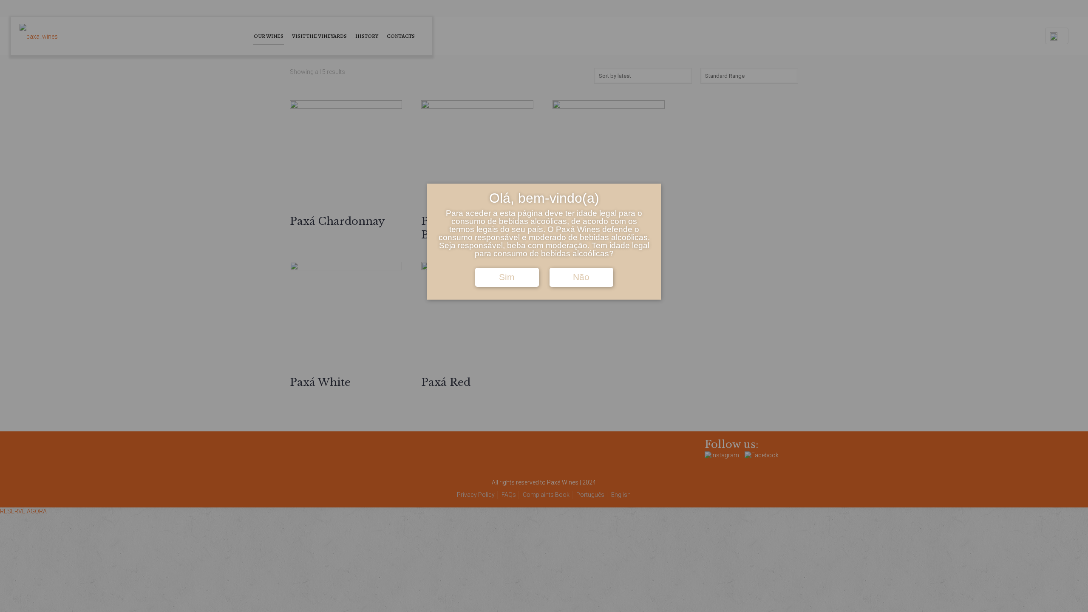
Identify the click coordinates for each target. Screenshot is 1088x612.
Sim (507, 277)
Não (581, 277)
